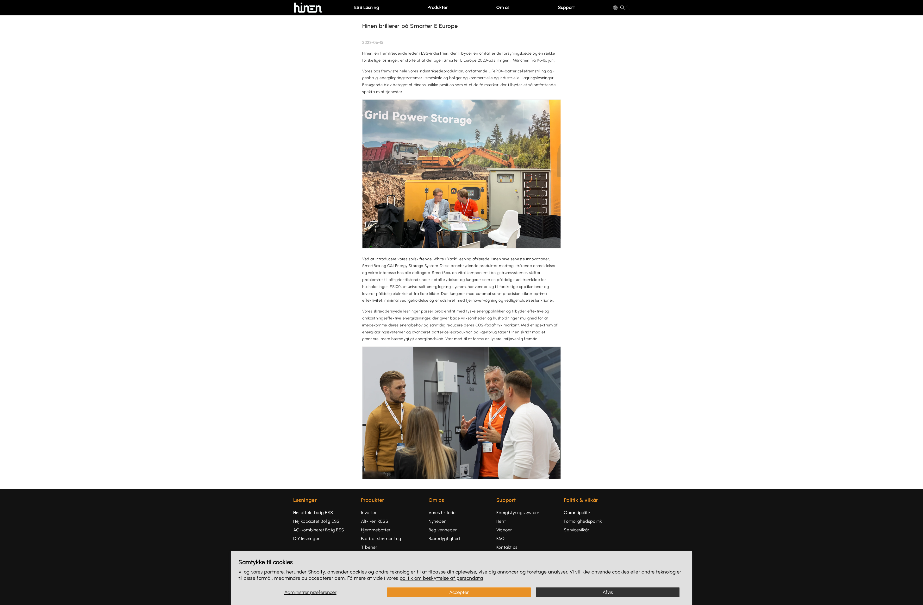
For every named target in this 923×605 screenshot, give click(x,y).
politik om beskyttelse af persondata (441, 578)
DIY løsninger (306, 538)
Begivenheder (443, 530)
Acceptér (459, 592)
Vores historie (442, 512)
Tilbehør (369, 547)
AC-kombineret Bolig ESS (318, 530)
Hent (501, 521)
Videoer (504, 530)
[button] (368, 7)
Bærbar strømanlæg (381, 538)
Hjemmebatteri (376, 530)
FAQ (500, 538)
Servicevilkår (576, 530)
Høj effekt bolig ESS (313, 512)
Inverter (369, 512)
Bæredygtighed (444, 538)
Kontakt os (507, 547)
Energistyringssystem (517, 512)
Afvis (608, 592)
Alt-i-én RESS (374, 521)
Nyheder (437, 521)
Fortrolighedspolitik (583, 521)
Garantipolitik (577, 512)
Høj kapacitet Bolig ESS (316, 521)
